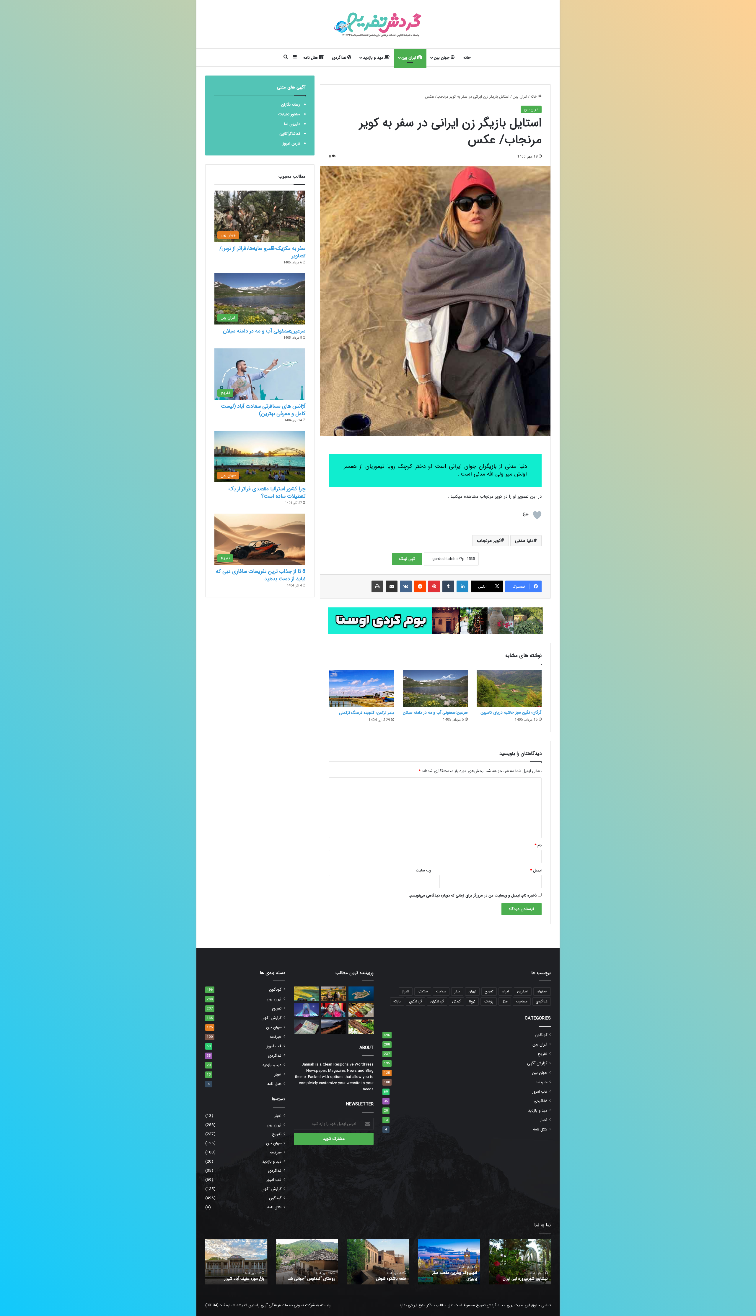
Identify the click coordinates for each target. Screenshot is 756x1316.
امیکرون (522, 991)
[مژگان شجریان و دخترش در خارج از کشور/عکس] (333, 1010)
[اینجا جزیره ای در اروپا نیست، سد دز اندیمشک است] (361, 993)
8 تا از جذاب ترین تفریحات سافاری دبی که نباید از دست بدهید (260, 575)
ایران (505, 991)
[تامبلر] (448, 586)
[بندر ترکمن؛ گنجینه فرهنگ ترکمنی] (361, 688)
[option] (520, 1261)
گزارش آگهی (537, 1063)
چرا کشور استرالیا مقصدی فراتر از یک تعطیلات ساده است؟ (267, 492)
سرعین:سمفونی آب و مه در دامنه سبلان (435, 712)
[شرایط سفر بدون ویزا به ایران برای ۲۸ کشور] (306, 1027)
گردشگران (437, 1001)
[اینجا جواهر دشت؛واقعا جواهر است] (306, 993)
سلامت (441, 991)
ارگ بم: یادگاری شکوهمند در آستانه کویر (240, 1275)
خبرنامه (541, 1082)
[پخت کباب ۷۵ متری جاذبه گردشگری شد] (361, 1027)
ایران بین (409, 57)
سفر (457, 991)
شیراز (405, 991)
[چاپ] (377, 586)
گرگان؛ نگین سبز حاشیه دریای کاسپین (511, 712)
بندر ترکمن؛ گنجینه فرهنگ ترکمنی (366, 712)
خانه (467, 57)
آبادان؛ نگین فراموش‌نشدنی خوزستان (454, 1275)
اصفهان (542, 991)
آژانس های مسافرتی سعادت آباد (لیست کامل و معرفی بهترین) (263, 410)
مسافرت (521, 1001)
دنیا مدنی (524, 540)
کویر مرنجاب (489, 540)
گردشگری (415, 1001)
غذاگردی (339, 57)
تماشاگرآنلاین (289, 134)
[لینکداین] (462, 586)
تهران (472, 991)
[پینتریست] (434, 586)
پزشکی (488, 1001)
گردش (456, 1001)
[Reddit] (420, 586)
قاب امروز (539, 1092)
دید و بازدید (373, 57)
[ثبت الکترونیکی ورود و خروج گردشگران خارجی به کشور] (333, 993)
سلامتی (423, 991)
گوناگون (541, 1035)
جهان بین (442, 57)
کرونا (472, 1001)
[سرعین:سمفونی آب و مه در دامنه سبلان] (435, 688)
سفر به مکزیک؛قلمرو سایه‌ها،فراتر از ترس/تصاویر (262, 252)
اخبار (543, 1120)
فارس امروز (291, 143)
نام (538, 845)
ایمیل (536, 870)
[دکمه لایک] (537, 515)
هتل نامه (311, 57)
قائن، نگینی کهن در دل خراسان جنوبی (381, 1275)
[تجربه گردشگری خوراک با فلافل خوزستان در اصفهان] (361, 1010)
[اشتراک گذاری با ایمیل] (391, 586)
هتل (505, 1001)
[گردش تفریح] (378, 24)
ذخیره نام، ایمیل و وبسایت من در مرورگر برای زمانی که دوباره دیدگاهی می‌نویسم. (473, 895)
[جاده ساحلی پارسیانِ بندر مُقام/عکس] (333, 1027)
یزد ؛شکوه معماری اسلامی (527, 1278)
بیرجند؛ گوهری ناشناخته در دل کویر (310, 1275)
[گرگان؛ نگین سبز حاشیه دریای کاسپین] (509, 688)
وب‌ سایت (423, 870)
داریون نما (292, 124)
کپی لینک (407, 558)
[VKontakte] (406, 586)
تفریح (489, 991)
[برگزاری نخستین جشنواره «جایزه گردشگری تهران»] (306, 1010)
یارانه (397, 1001)
